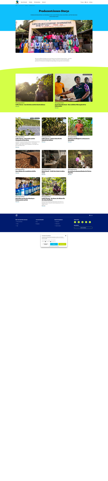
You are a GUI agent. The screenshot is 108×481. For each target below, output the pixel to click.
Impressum (57, 221)
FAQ (36, 221)
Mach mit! (44, 2)
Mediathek (37, 223)
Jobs (17, 225)
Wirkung (26, 5)
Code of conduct (58, 225)
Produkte (30, 2)
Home (16, 5)
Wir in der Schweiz (19, 221)
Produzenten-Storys (32, 5)
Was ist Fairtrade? (24, 2)
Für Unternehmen (37, 2)
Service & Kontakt (40, 219)
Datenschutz (58, 223)
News (17, 223)
